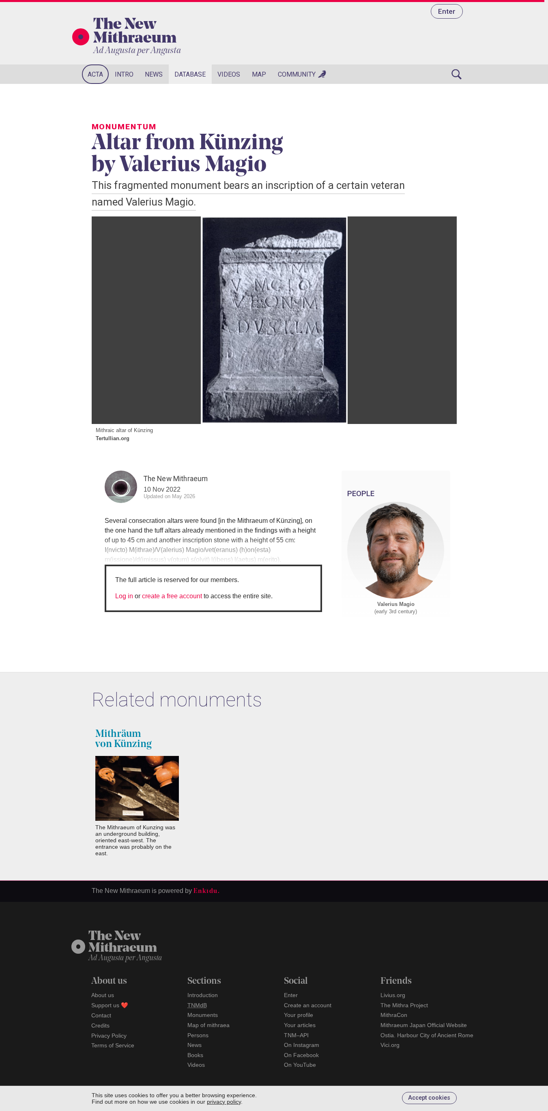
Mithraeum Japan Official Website (423, 1025)
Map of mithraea (208, 1025)
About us (102, 995)
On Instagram (301, 1045)
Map (259, 74)
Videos (228, 74)
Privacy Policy (109, 1035)
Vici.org (390, 1045)
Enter (447, 11)
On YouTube (300, 1065)
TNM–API (296, 1035)
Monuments (202, 1015)
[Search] (456, 74)
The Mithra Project (404, 1005)
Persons (197, 1035)
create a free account (172, 596)
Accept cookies (429, 1097)
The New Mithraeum (134, 32)
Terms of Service (112, 1045)
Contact (101, 1015)
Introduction (202, 995)
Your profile (298, 1015)
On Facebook (301, 1055)
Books (195, 1055)
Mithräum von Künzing (123, 739)
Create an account (307, 1005)
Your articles (300, 1025)
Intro (124, 74)
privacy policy (224, 1101)
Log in (124, 596)
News (154, 74)
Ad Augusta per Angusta (137, 51)
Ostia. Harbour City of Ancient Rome (426, 1035)
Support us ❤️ (109, 1005)
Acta (95, 74)
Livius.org (392, 995)
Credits (100, 1025)
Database (190, 74)
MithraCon (393, 1015)
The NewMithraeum (122, 942)
